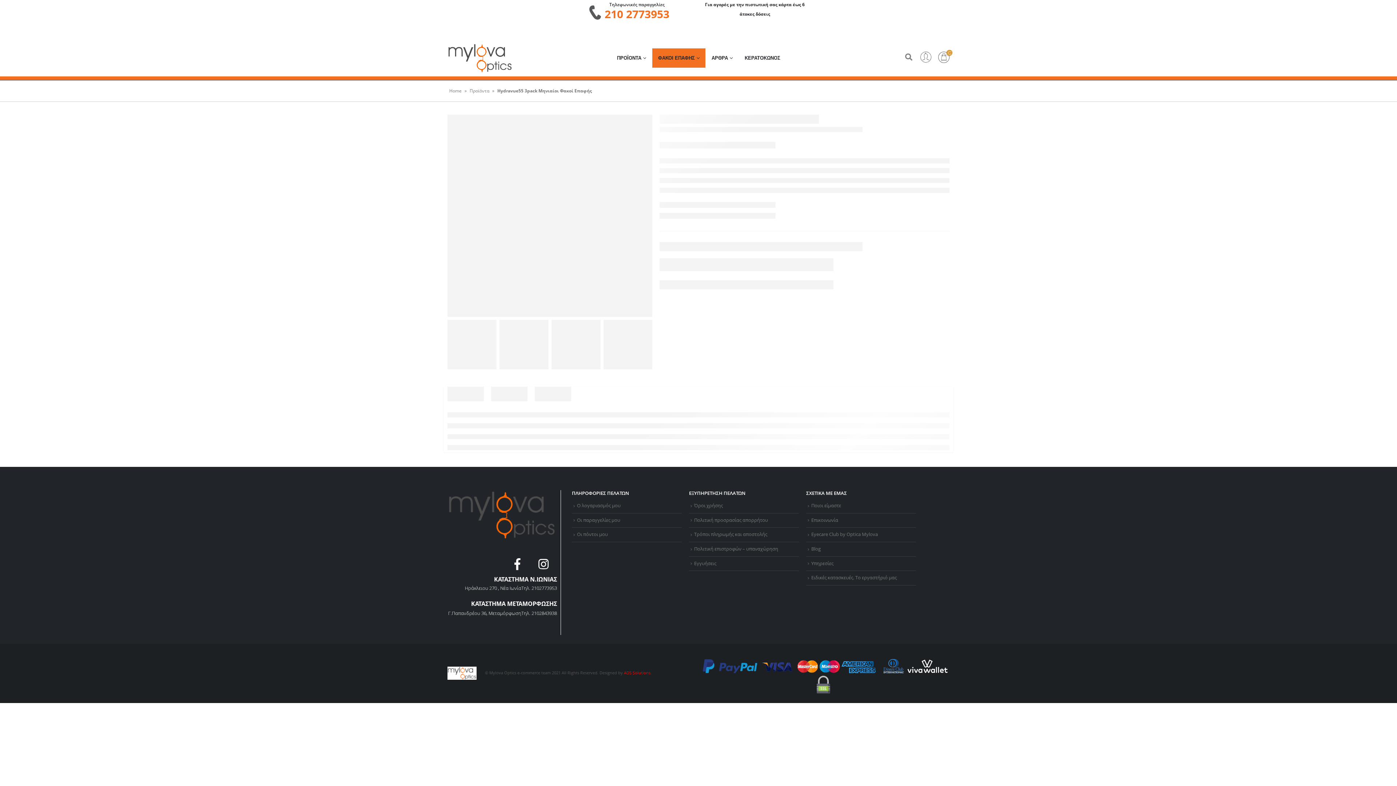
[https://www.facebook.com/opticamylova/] (518, 566)
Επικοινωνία (824, 520)
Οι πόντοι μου (592, 534)
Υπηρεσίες (822, 563)
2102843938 (544, 613)
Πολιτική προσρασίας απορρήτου (731, 520)
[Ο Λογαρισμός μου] (926, 58)
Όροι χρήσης (708, 506)
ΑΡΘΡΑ (720, 58)
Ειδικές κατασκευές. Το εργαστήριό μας (854, 578)
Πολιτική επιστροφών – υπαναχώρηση (736, 549)
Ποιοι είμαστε (826, 506)
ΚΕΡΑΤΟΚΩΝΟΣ (762, 58)
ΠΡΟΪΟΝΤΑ (629, 58)
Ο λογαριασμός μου (599, 506)
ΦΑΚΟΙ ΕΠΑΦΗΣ (676, 58)
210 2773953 (637, 14)
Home (455, 91)
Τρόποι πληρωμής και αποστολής (730, 534)
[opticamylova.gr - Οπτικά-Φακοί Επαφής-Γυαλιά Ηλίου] (480, 58)
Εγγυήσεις (705, 563)
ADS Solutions (637, 672)
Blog (816, 549)
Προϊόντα (479, 91)
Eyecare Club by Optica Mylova (844, 534)
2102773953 (544, 588)
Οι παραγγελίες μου (598, 520)
